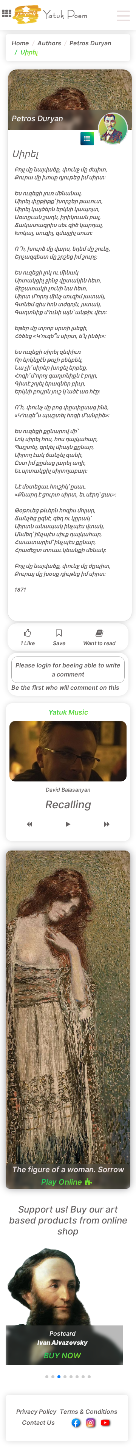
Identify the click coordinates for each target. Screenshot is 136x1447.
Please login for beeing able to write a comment (68, 669)
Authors (49, 43)
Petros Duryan (90, 43)
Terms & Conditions (88, 1411)
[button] (6, 13)
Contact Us (38, 1422)
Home (20, 43)
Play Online (61, 1182)
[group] (62, 1304)
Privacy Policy (36, 1411)
